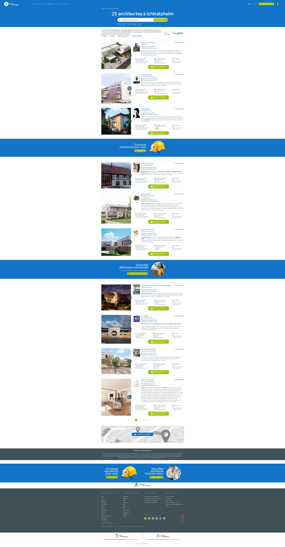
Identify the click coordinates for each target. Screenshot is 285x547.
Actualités (168, 498)
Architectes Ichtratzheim (113, 8)
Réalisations (51, 4)
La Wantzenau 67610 (152, 320)
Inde (124, 504)
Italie (124, 508)
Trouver (140, 150)
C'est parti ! (156, 477)
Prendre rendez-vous (137, 273)
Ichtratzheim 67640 (152, 48)
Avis (56, 4)
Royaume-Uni (126, 514)
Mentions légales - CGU (172, 502)
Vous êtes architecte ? (266, 4)
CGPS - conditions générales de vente (174, 505)
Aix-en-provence (105, 516)
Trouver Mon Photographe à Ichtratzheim (114, 539)
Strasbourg (104, 510)
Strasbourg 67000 (151, 289)
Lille (102, 514)
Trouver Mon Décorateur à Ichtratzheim (156, 539)
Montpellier (104, 520)
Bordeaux (103, 504)
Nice (102, 506)
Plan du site (169, 500)
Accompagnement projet (151, 502)
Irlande (124, 506)
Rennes (103, 512)
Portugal (125, 512)
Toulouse (103, 502)
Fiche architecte (179, 42)
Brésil (124, 500)
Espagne (125, 502)
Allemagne (125, 496)
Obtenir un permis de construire (152, 498)
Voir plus (139, 24)
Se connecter (253, 4)
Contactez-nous (62, 4)
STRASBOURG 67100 (152, 78)
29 (146, 420)
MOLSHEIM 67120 (151, 233)
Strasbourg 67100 (151, 167)
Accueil (103, 8)
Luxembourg (126, 510)
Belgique (125, 498)
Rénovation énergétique (150, 500)
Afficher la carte (143, 434)
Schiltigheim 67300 (152, 199)
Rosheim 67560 (151, 112)
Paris (102, 496)
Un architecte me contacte (38, 4)
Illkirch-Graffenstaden (136, 32)
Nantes (103, 508)
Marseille (103, 500)
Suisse (124, 516)
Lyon (102, 498)
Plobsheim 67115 (151, 46)
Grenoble (103, 518)
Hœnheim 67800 (151, 383)
